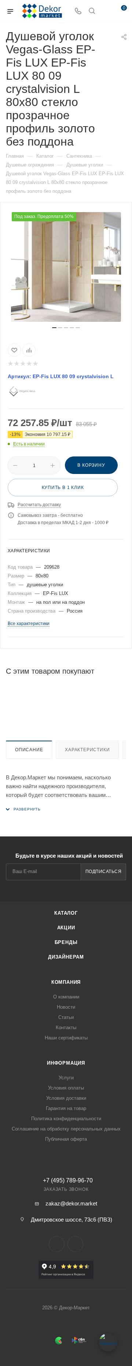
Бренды (66, 942)
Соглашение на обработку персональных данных (66, 1129)
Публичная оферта (66, 1139)
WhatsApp (75, 1244)
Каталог (66, 913)
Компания (66, 982)
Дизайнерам (66, 957)
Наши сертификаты (66, 1038)
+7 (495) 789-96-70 (68, 1181)
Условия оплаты (66, 1088)
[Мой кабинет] (105, 11)
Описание (29, 749)
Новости (66, 1007)
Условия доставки (66, 1098)
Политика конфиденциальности (66, 1118)
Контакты (66, 1027)
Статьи (66, 1017)
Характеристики (87, 749)
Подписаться (103, 871)
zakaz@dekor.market (71, 1203)
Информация (66, 1063)
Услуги (66, 1077)
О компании (66, 997)
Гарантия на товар (66, 1108)
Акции (66, 927)
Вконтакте (57, 1244)
